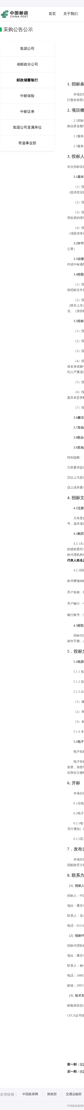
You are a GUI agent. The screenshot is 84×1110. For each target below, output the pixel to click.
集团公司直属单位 (27, 127)
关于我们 (70, 14)
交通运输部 (74, 1094)
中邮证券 (27, 111)
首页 (52, 14)
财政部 (52, 1094)
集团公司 (27, 48)
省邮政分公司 (27, 64)
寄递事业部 (27, 143)
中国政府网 (30, 1094)
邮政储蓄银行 (27, 80)
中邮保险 (27, 96)
